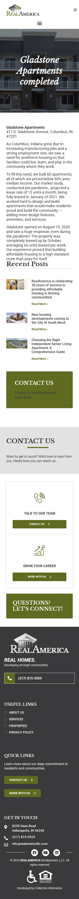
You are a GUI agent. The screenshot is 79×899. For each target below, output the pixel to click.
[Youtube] (45, 852)
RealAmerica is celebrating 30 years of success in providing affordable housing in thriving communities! (52, 289)
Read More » (40, 304)
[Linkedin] (56, 852)
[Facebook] (34, 852)
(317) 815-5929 (30, 678)
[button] (75, 10)
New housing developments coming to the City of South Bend (50, 319)
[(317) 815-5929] (9, 678)
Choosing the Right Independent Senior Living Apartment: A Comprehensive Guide (51, 346)
